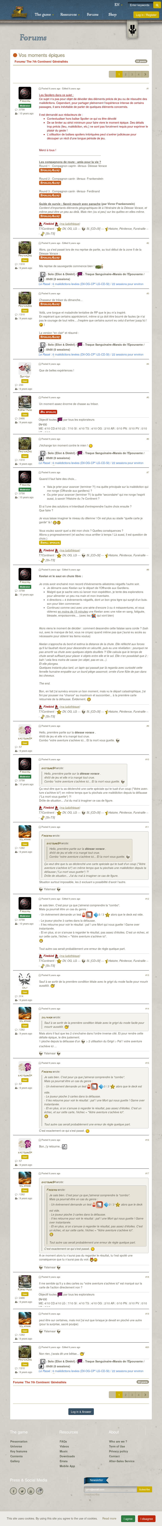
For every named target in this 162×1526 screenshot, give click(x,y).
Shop (112, 15)
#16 (147, 1139)
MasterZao (25, 255)
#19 (147, 1313)
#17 (147, 1173)
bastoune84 (25, 738)
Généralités (60, 61)
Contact (114, 1456)
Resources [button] (69, 15)
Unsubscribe (92, 1494)
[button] (118, 5)
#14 (147, 1008)
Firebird (25, 101)
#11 (147, 826)
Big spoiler (48, 412)
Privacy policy (118, 1451)
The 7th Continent (38, 61)
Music (64, 1451)
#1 (148, 88)
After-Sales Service (122, 1461)
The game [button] (43, 15)
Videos (64, 1446)
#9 (148, 725)
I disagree (146, 1519)
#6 (148, 438)
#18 (147, 1276)
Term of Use (117, 1446)
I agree (128, 1519)
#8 (148, 569)
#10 (147, 759)
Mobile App (67, 1466)
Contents (16, 1456)
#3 (148, 293)
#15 (147, 1062)
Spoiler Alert (50, 170)
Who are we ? (118, 1441)
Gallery (15, 1461)
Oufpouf (25, 376)
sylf (25, 987)
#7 (148, 472)
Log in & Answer (81, 1412)
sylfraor (46, 1017)
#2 (148, 242)
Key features (18, 1451)
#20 (147, 1347)
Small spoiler (49, 543)
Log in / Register (146, 15)
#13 (147, 975)
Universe (16, 1446)
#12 (147, 898)
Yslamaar (25, 839)
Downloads (67, 1456)
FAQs (63, 1441)
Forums (92, 15)
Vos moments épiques (41, 54)
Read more (109, 1518)
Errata (64, 1461)
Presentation (18, 1441)
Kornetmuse (25, 410)
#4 (148, 363)
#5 (148, 397)
